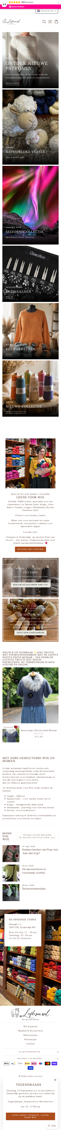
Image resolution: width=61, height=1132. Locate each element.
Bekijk (9, 297)
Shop (9, 354)
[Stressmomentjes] (11, 892)
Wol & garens (30, 1026)
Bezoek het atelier (30, 549)
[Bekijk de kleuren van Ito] (30, 577)
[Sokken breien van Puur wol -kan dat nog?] (11, 853)
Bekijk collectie (16, 411)
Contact (30, 1044)
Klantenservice (30, 1052)
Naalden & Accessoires (30, 1030)
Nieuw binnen (30, 1035)
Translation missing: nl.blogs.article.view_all (37, 836)
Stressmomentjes (34, 888)
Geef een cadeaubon (30, 633)
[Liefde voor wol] (30, 958)
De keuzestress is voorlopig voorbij (34, 871)
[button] (47, 10)
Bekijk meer (13, 83)
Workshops (30, 1039)
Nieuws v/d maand (29, 1058)
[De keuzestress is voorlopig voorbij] (11, 873)
